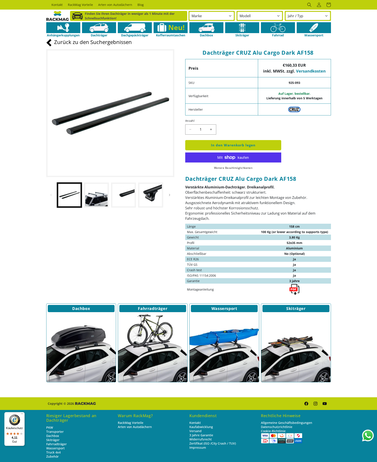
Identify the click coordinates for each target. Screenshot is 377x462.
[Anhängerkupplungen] (63, 27)
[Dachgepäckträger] (135, 27)
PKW (49, 427)
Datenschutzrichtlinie (276, 427)
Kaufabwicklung (201, 427)
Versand (195, 431)
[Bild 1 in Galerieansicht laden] (69, 195)
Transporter (55, 432)
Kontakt (195, 423)
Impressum (197, 447)
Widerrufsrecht (200, 439)
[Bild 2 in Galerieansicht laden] (96, 195)
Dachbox (81, 308)
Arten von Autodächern (135, 427)
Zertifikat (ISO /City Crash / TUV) (212, 443)
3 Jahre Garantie (201, 435)
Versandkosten (311, 71)
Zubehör (52, 456)
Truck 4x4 (53, 452)
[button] (309, 5)
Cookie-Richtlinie (273, 431)
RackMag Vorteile (130, 423)
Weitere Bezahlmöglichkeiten (233, 168)
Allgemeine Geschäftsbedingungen (286, 423)
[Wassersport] (314, 27)
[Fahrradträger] (152, 347)
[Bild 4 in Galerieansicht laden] (150, 195)
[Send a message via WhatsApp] (368, 435)
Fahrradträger (152, 308)
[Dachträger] (99, 27)
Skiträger (295, 308)
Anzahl (189, 121)
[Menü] (22, 414)
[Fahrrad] (278, 27)
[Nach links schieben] (51, 195)
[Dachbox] (206, 27)
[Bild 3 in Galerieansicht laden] (123, 195)
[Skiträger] (242, 27)
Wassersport (224, 308)
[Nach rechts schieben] (169, 195)
